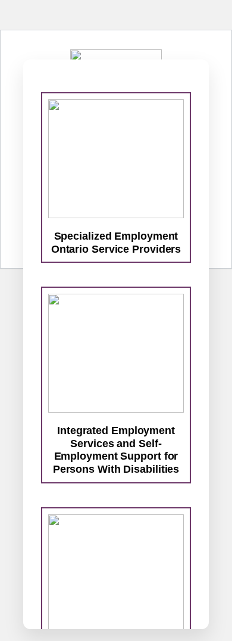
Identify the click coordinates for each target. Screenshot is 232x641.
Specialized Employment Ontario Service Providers (116, 242)
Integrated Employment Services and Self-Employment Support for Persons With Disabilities (116, 450)
